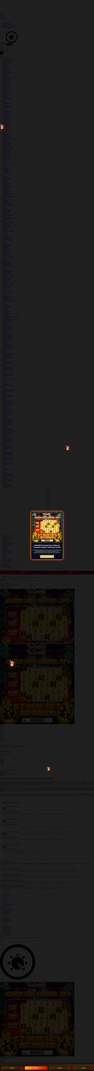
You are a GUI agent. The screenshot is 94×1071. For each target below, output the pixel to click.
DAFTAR (12, 1068)
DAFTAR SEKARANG (47, 556)
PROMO (60, 1068)
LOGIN (36, 1068)
